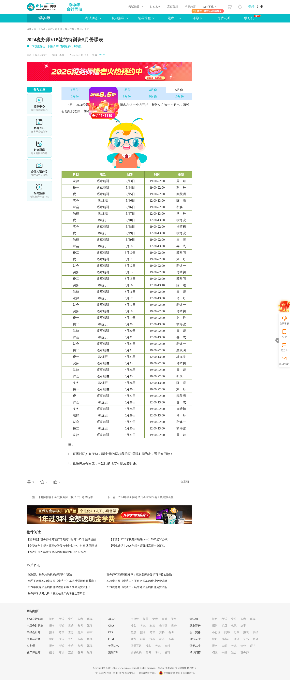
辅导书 (197, 18)
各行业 (216, 632)
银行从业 (195, 639)
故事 (243, 625)
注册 (260, 6)
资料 (174, 618)
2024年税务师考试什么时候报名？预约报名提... (147, 497)
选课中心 (39, 104)
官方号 (284, 350)
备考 (80, 618)
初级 (215, 652)
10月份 (179, 96)
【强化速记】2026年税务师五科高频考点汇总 (137, 545)
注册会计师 (33, 639)
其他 (79, 29)
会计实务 (195, 632)
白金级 (135, 618)
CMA (111, 625)
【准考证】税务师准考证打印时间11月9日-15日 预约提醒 (61, 539)
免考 (155, 618)
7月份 (101, 96)
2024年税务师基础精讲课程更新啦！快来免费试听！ (59, 587)
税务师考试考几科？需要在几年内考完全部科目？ (58, 593)
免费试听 (223, 18)
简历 (224, 625)
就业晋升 (195, 625)
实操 (255, 632)
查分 (71, 618)
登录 (251, 6)
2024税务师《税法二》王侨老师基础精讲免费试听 (137, 580)
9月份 (153, 96)
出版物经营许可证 (147, 673)
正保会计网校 (45, 29)
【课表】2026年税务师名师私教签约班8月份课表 (56, 552)
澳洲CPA (113, 652)
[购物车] (229, 6)
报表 (246, 632)
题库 (171, 18)
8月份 (127, 96)
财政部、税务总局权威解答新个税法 (50, 574)
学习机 (249, 18)
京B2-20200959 (103, 673)
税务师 (44, 18)
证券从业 (195, 645)
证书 (246, 639)
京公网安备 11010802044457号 (179, 673)
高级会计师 (33, 632)
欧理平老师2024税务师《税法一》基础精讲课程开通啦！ (62, 580)
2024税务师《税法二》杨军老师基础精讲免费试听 (137, 587)
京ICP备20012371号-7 (124, 673)
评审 (90, 632)
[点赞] (55, 481)
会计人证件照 (39, 169)
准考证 (163, 625)
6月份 (75, 96)
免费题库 (39, 147)
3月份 (127, 90)
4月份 (153, 90)
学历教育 (190, 6)
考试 (61, 618)
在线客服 (284, 323)
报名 (52, 618)
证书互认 (136, 645)
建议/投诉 (284, 363)
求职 (234, 625)
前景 (145, 618)
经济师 (194, 618)
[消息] (240, 6)
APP (284, 337)
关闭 (131, 135)
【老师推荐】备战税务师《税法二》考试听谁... (66, 497)
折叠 (277, 340)
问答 (227, 632)
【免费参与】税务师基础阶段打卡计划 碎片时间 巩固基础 (62, 545)
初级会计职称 (35, 618)
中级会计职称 (35, 625)
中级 (224, 652)
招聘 (215, 625)
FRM (111, 639)
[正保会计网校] (42, 7)
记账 (236, 632)
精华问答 (195, 652)
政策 (164, 618)
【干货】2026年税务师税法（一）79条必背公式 (138, 539)
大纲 (224, 645)
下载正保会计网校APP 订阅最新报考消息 (56, 46)
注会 (234, 652)
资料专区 (39, 126)
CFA (110, 632)
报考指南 (39, 191)
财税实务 (155, 6)
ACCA (112, 618)
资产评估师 (33, 652)
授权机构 (136, 652)
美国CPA (113, 645)
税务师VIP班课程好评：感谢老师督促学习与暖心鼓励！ (141, 574)
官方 (133, 639)
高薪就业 (172, 6)
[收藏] (42, 481)
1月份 (75, 90)
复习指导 (118, 18)
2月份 (101, 90)
